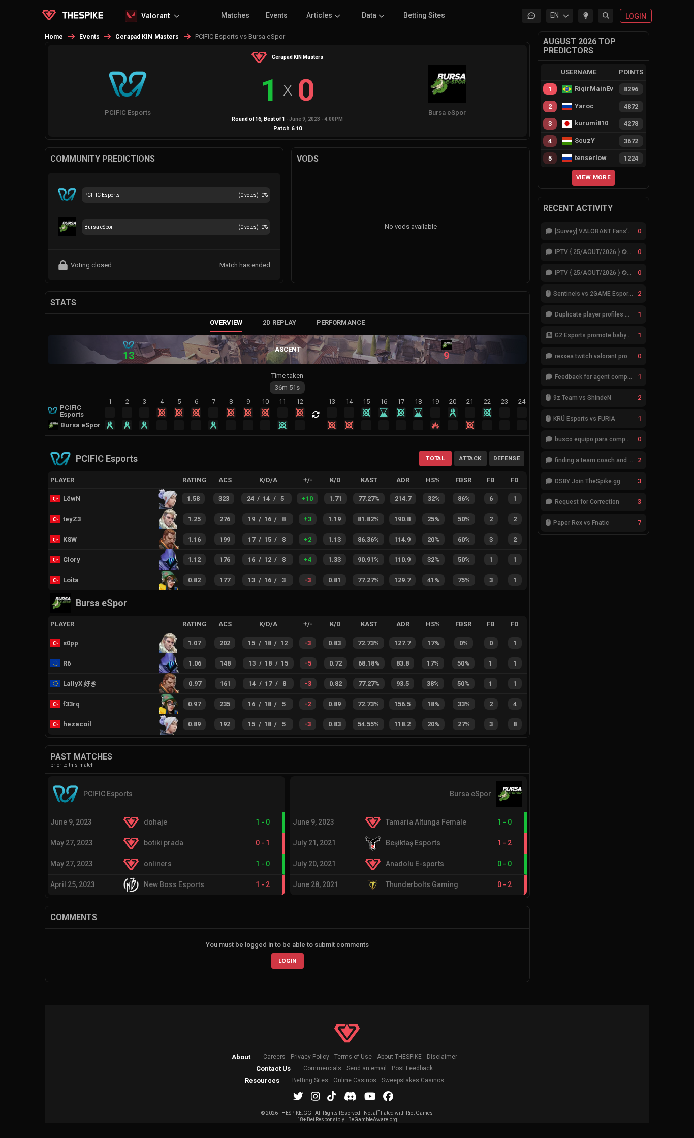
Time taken (287, 375)
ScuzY (585, 140)
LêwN (72, 498)
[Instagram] (315, 1096)
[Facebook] (388, 1096)
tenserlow (591, 158)
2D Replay (279, 322)
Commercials (322, 1068)
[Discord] (350, 1096)
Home (54, 36)
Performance (341, 322)
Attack (470, 458)
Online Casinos (354, 1080)
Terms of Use (353, 1057)
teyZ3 (72, 519)
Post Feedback (412, 1068)
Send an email (366, 1068)
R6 (67, 663)
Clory (71, 559)
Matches (235, 15)
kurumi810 (591, 123)
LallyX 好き (80, 683)
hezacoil (77, 724)
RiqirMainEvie (594, 88)
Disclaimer (442, 1057)
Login (287, 960)
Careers (274, 1057)
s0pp (70, 643)
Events (277, 15)
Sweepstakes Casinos (413, 1080)
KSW (70, 539)
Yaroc (584, 106)
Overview (226, 322)
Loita (71, 580)
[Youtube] (370, 1096)
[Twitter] (298, 1096)
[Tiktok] (331, 1096)
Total (435, 458)
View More (593, 177)
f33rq (71, 704)
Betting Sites (424, 15)
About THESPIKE (399, 1057)
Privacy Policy (310, 1057)
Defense (506, 458)
